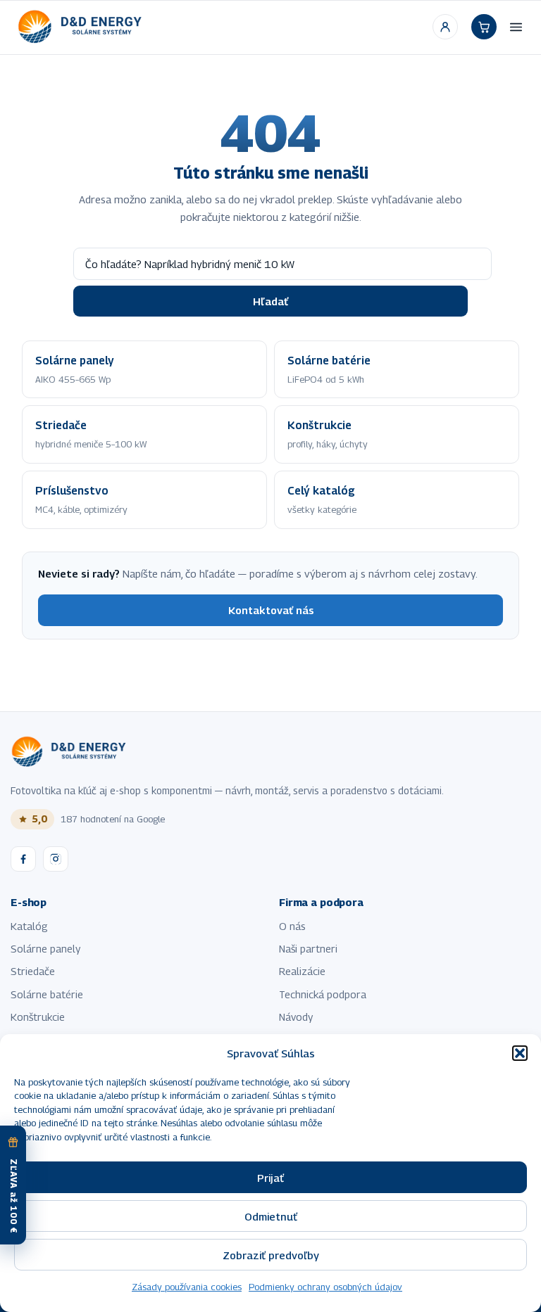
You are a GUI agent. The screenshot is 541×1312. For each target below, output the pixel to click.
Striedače (33, 971)
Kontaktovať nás (270, 610)
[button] (520, 1053)
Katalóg (29, 926)
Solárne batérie (47, 994)
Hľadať (270, 301)
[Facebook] (23, 859)
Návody (296, 1017)
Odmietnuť (270, 1216)
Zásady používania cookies (187, 1286)
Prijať (270, 1177)
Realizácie (302, 971)
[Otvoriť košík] (483, 26)
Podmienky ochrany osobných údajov (325, 1286)
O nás (292, 926)
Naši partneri (308, 949)
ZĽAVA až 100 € (13, 1196)
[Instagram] (55, 859)
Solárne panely (45, 949)
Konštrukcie (38, 1017)
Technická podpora (322, 994)
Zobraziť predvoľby (271, 1255)
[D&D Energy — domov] (82, 27)
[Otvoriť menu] (516, 27)
